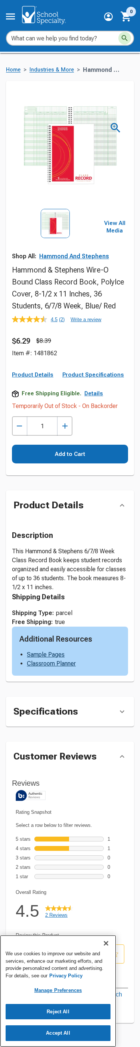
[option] (55, 236)
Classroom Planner (51, 663)
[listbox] (55, 236)
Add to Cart (70, 454)
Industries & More (51, 70)
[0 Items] (126, 16)
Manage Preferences (58, 990)
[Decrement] (19, 426)
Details (93, 393)
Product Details (32, 374)
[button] (108, 17)
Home (13, 70)
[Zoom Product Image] (115, 128)
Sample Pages (46, 654)
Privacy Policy (66, 975)
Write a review (86, 319)
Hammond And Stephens (74, 256)
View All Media (114, 227)
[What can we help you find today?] (124, 38)
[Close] (106, 943)
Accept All (58, 1033)
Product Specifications (93, 374)
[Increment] (64, 426)
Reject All (58, 1011)
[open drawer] (10, 16)
